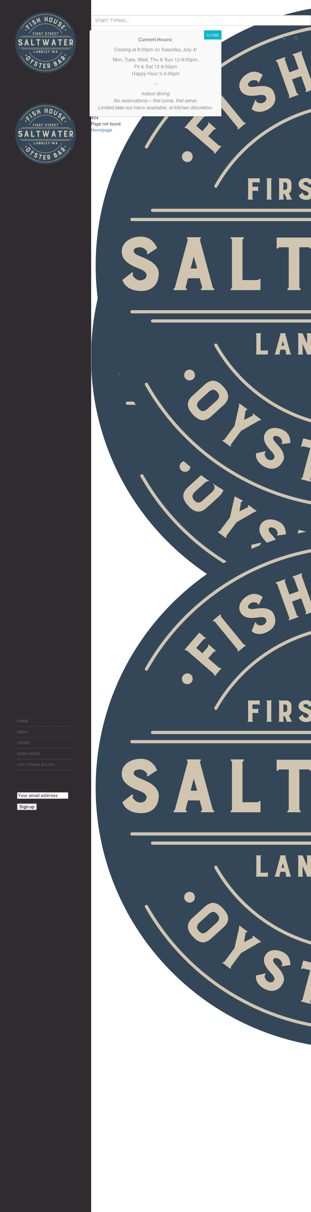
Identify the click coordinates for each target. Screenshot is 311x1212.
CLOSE (213, 34)
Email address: (32, 789)
